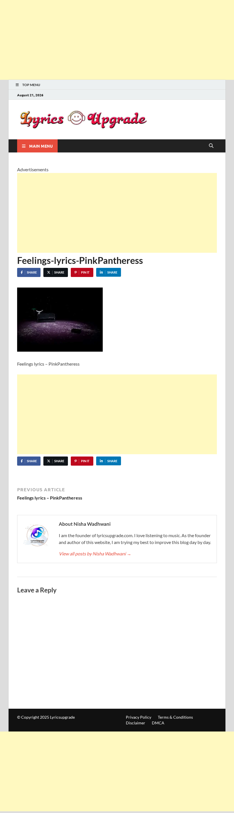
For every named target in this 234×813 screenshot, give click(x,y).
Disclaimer (135, 722)
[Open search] (211, 145)
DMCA (158, 722)
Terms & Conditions (175, 717)
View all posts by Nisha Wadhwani (95, 553)
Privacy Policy (138, 717)
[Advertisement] (117, 40)
